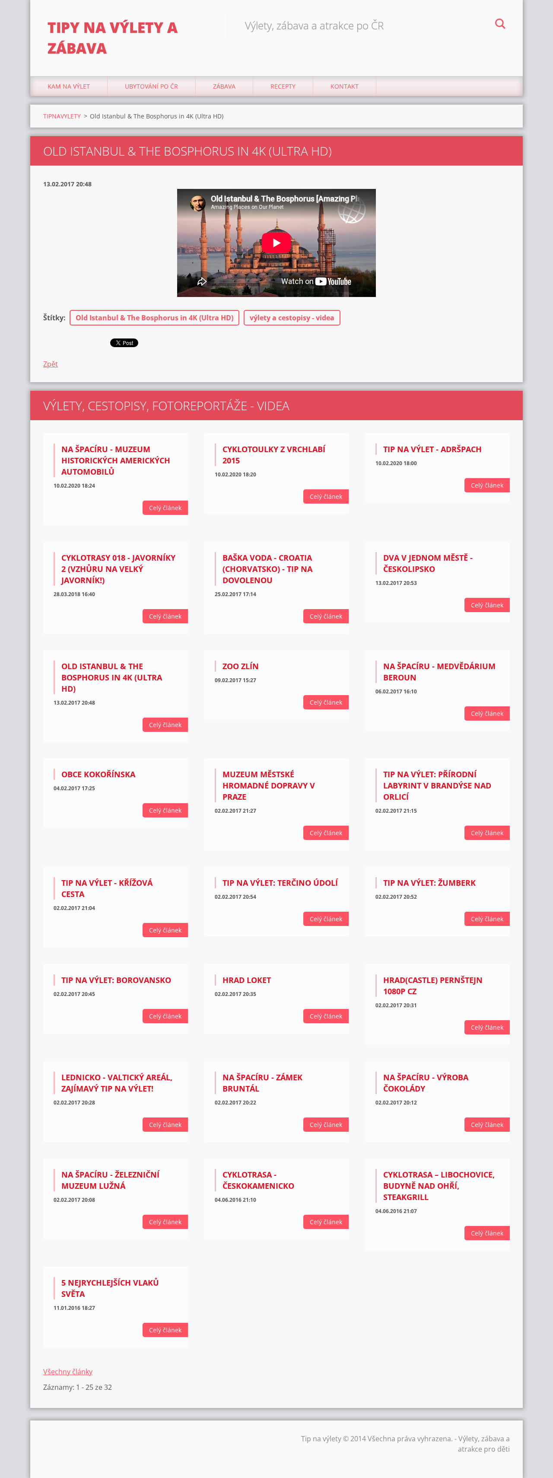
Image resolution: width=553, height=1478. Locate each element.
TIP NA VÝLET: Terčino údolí (280, 883)
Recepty (283, 86)
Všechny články (67, 1371)
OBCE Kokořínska (98, 774)
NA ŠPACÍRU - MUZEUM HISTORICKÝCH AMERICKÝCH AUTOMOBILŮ (115, 460)
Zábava (224, 86)
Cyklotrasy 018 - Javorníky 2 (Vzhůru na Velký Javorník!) (118, 568)
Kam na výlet (69, 86)
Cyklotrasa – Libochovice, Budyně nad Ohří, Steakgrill (439, 1185)
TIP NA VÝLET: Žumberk (429, 883)
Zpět (50, 364)
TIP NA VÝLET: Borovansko (116, 980)
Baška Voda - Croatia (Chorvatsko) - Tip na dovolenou (267, 568)
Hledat (500, 25)
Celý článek (165, 508)
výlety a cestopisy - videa (292, 317)
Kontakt (345, 86)
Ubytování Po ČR (151, 86)
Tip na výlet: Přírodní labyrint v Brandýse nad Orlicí (437, 785)
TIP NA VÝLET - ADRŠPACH (432, 449)
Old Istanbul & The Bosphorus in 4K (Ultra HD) (154, 317)
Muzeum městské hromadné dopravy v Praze (268, 785)
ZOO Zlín (240, 666)
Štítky (53, 317)
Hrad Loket (246, 980)
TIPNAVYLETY (62, 116)
